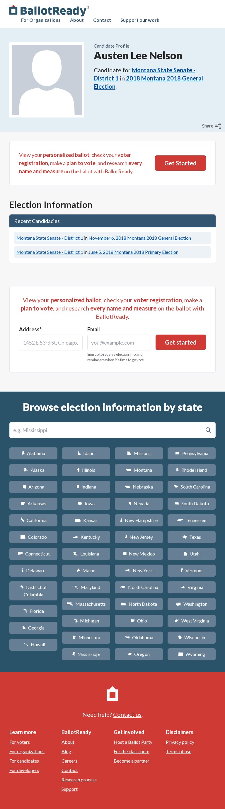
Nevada (138, 503)
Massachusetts (86, 604)
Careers (69, 760)
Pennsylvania (191, 453)
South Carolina (191, 486)
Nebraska (139, 486)
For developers (24, 770)
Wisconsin (191, 637)
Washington (191, 604)
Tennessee (191, 520)
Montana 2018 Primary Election (133, 252)
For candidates (24, 760)
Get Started (180, 163)
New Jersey (139, 537)
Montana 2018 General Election (139, 238)
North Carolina (139, 587)
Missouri (139, 453)
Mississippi (86, 654)
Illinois (86, 470)
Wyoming (191, 654)
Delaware (33, 570)
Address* (30, 329)
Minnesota (86, 637)
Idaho (86, 453)
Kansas (86, 520)
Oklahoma (139, 637)
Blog (66, 751)
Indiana (86, 486)
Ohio (139, 620)
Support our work (139, 20)
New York (139, 570)
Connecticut (33, 553)
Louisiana (86, 553)
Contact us (127, 714)
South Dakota (192, 503)
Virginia (191, 587)
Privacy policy (180, 742)
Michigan (86, 620)
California (34, 520)
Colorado (33, 537)
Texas (191, 537)
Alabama (33, 453)
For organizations (27, 751)
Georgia (33, 627)
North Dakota (139, 604)
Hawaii (33, 644)
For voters (19, 742)
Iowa (86, 503)
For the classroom (131, 751)
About (77, 20)
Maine (86, 570)
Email (93, 329)
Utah (192, 553)
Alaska (34, 470)
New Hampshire (139, 520)
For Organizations (41, 20)
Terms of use (178, 751)
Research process (79, 779)
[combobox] (51, 342)
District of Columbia (33, 590)
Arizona (33, 486)
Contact (102, 20)
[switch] (212, 125)
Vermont (191, 570)
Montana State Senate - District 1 (49, 238)
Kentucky (86, 537)
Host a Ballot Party (133, 742)
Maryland (86, 587)
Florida (33, 611)
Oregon (139, 654)
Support (70, 789)
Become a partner (131, 760)
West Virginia (191, 620)
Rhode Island (191, 470)
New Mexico (139, 553)
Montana (139, 470)
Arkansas (33, 503)
